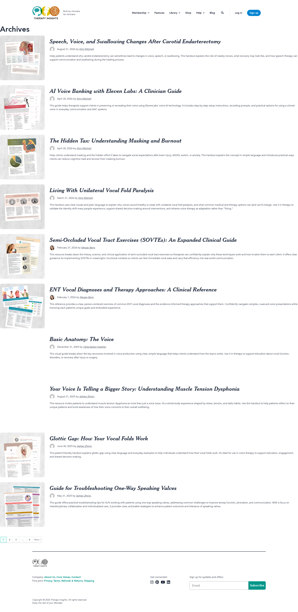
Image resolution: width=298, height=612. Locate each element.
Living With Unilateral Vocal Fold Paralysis (102, 190)
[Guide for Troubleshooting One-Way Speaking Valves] (22, 504)
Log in (238, 13)
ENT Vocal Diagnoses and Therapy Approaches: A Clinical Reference (133, 289)
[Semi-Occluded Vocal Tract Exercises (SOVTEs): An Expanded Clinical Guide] (22, 256)
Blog (212, 13)
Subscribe (257, 585)
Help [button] (199, 13)
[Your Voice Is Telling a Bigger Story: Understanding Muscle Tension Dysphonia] (22, 405)
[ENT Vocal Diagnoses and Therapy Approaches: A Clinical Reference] (22, 306)
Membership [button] (139, 13)
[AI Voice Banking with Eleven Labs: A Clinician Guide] (22, 107)
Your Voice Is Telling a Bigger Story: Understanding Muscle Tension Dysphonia (145, 388)
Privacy (48, 581)
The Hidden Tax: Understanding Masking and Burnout (116, 140)
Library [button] (173, 13)
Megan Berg (88, 247)
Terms (57, 581)
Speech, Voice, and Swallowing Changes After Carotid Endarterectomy (135, 41)
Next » (37, 539)
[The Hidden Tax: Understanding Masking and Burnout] (22, 157)
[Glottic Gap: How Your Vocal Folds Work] (22, 455)
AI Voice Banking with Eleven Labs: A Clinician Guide (116, 90)
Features (159, 13)
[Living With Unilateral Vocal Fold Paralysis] (22, 206)
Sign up (254, 13)
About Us (49, 577)
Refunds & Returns (72, 581)
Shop (188, 13)
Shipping (89, 581)
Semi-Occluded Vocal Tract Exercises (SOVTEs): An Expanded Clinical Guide (143, 239)
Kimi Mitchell (86, 49)
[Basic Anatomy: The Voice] (22, 355)
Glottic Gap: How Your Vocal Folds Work (99, 438)
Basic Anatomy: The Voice (82, 338)
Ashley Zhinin (86, 396)
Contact (76, 577)
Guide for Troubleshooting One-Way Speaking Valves (113, 487)
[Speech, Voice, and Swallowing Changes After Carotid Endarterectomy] (22, 58)
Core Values (63, 577)
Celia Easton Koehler (94, 347)
